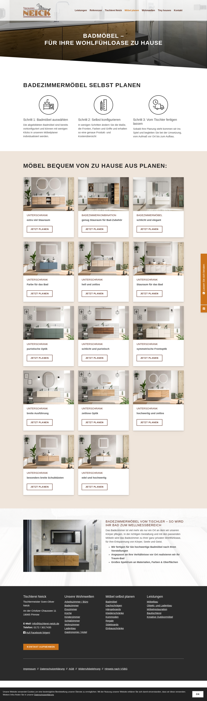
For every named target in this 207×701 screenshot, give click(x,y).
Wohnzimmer (71, 624)
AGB (71, 668)
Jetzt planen (40, 229)
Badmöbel (111, 601)
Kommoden (112, 617)
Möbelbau (152, 601)
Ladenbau (70, 628)
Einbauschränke (115, 628)
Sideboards (112, 624)
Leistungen (81, 10)
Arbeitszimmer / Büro (76, 601)
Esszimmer (70, 609)
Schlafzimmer (72, 620)
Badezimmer (71, 605)
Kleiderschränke (115, 613)
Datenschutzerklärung (52, 668)
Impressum (29, 668)
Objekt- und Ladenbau (159, 605)
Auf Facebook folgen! (38, 632)
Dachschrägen (114, 605)
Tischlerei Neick (113, 10)
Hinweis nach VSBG (116, 668)
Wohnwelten (148, 10)
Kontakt (178, 10)
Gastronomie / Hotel (75, 632)
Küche (68, 613)
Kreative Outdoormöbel (160, 617)
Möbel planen (132, 10)
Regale (110, 620)
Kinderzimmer (72, 617)
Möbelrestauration (157, 609)
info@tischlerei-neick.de (45, 623)
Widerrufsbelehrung (89, 668)
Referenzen (96, 10)
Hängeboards (113, 609)
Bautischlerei (154, 613)
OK (198, 694)
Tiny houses (164, 10)
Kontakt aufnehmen (41, 647)
